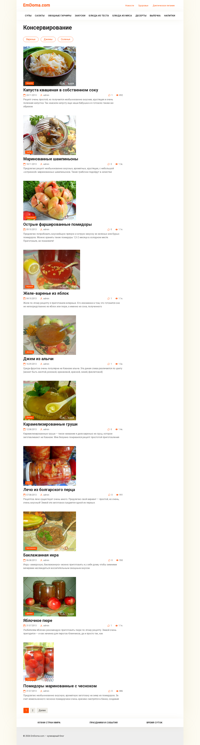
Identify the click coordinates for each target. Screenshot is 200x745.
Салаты (40, 15)
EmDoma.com (36, 5)
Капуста (30, 83)
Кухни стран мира (49, 722)
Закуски (80, 15)
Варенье (30, 39)
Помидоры (31, 217)
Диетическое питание (164, 5)
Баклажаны (31, 548)
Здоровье (143, 5)
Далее (42, 710)
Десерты (140, 15)
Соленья (65, 39)
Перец (29, 483)
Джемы (48, 39)
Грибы (29, 152)
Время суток (154, 722)
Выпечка (155, 15)
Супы (28, 15)
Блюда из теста (99, 15)
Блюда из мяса (122, 15)
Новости (129, 5)
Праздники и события (104, 722)
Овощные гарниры (59, 15)
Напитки (169, 15)
